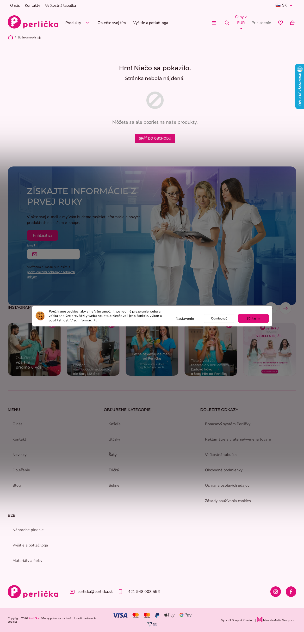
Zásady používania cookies (228, 500)
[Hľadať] (227, 23)
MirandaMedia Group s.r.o (279, 620)
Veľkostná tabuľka (60, 5)
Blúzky (114, 439)
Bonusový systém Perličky (227, 424)
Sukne (114, 485)
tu (96, 320)
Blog (16, 485)
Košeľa (115, 424)
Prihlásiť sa (42, 235)
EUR (241, 22)
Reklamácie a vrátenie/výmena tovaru (238, 439)
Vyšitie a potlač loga (30, 545)
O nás (15, 5)
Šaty (113, 454)
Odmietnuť (219, 318)
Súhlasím (253, 318)
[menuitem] (78, 22)
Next (285, 308)
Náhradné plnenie (28, 530)
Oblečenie (21, 470)
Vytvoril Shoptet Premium (237, 620)
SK (284, 5)
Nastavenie (185, 318)
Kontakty (32, 5)
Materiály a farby (27, 560)
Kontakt (19, 439)
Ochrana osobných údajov (227, 485)
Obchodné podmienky (223, 470)
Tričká (114, 470)
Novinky (19, 454)
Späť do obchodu (155, 138)
